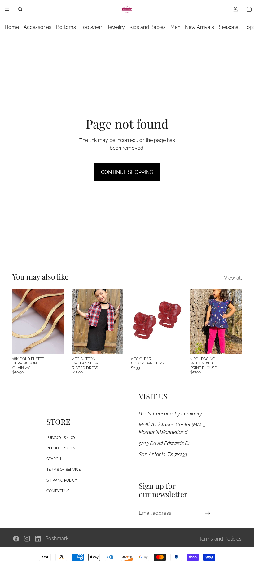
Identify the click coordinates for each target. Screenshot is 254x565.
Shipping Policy (61, 480)
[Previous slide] (78, 321)
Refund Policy (61, 448)
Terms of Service (63, 469)
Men (175, 27)
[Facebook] (16, 538)
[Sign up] (207, 513)
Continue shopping (127, 172)
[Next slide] (116, 321)
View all (233, 278)
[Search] (20, 9)
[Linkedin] (38, 538)
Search (53, 459)
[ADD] (54, 344)
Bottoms (66, 27)
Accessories (37, 27)
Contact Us (57, 491)
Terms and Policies (220, 539)
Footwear (91, 27)
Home (12, 27)
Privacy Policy (61, 437)
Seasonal (229, 27)
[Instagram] (27, 538)
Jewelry (116, 27)
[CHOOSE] (113, 344)
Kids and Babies (147, 27)
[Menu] (7, 9)
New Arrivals (199, 27)
